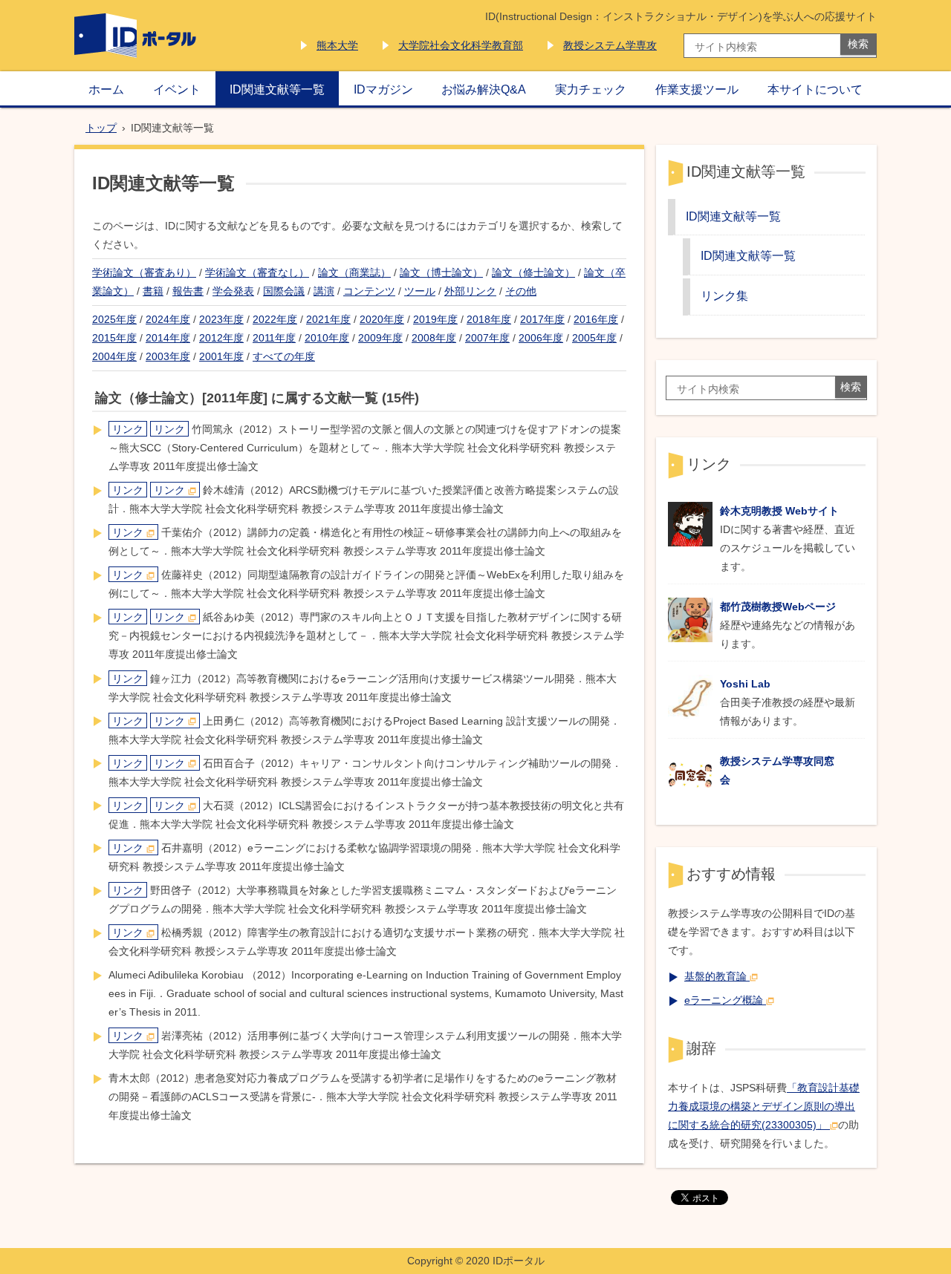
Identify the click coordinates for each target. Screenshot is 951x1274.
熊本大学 (337, 45)
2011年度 (274, 338)
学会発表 (233, 291)
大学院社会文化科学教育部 (460, 45)
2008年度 (434, 338)
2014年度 (168, 338)
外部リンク (470, 291)
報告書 (188, 291)
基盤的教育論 (715, 976)
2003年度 (168, 356)
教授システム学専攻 (610, 45)
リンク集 (724, 295)
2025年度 (114, 319)
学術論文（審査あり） (144, 272)
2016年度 (596, 319)
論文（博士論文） (441, 272)
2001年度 (221, 356)
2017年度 (542, 319)
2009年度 (380, 338)
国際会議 (284, 291)
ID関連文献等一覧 (277, 89)
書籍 (153, 291)
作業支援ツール (697, 89)
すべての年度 (284, 356)
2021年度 (328, 319)
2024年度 (168, 319)
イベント (177, 89)
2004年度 (114, 356)
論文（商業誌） (354, 272)
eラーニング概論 (723, 1000)
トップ (101, 128)
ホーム (106, 89)
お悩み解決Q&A (483, 89)
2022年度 (275, 319)
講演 (324, 291)
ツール (419, 291)
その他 (520, 291)
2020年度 (382, 319)
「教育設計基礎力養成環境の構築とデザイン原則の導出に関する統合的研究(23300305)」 (764, 1106)
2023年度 (221, 319)
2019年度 (435, 319)
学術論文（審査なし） (257, 272)
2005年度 (594, 338)
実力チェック (590, 89)
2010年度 (327, 338)
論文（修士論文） (533, 272)
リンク (127, 429)
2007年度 (487, 338)
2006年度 (541, 338)
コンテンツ (369, 291)
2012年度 (221, 338)
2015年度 (114, 338)
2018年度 (489, 319)
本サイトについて (815, 89)
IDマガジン (383, 89)
